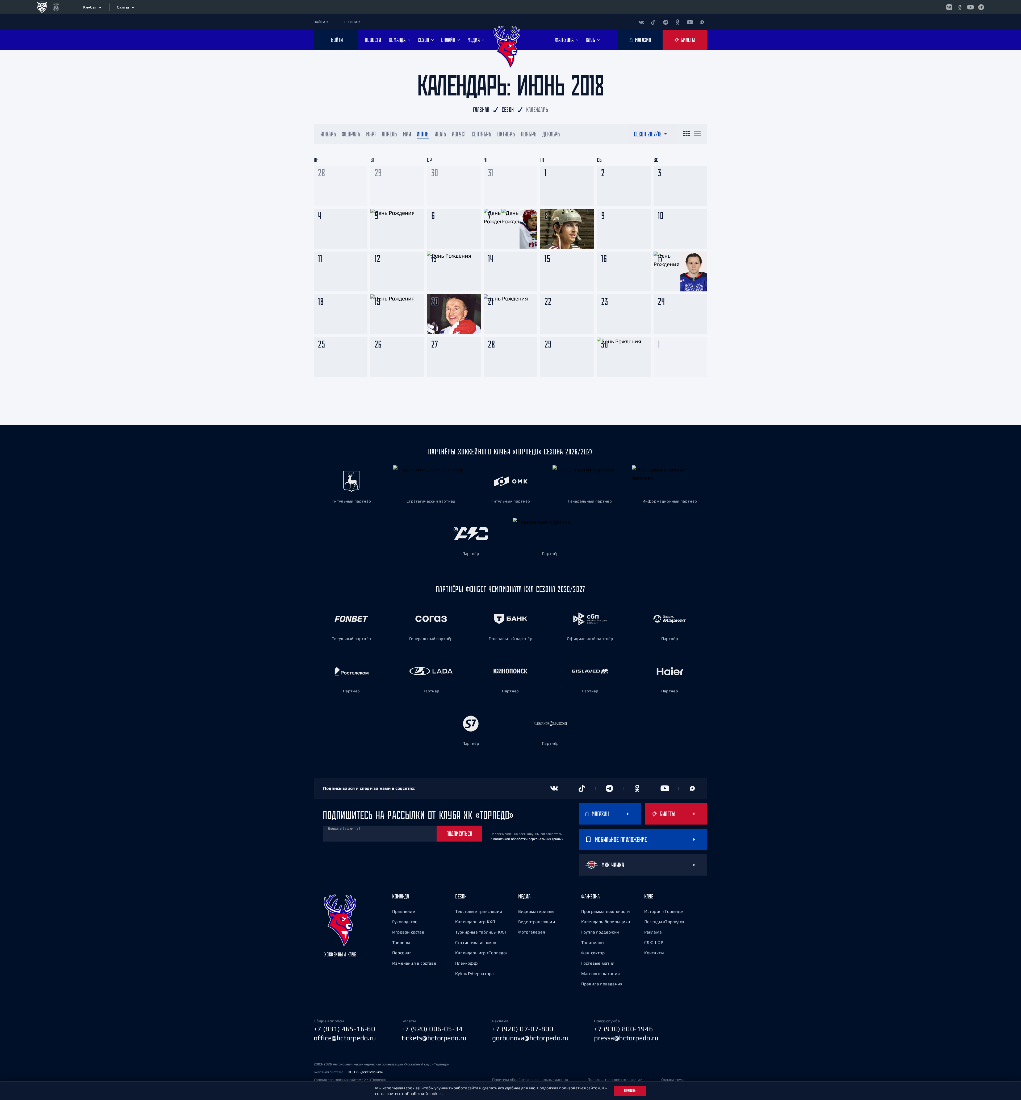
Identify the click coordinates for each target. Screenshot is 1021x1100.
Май (407, 134)
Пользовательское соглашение (615, 1079)
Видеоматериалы (536, 911)
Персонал (402, 952)
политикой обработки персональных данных (528, 839)
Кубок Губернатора (474, 973)
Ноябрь (529, 134)
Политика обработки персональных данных (530, 1079)
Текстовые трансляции (478, 911)
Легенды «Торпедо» (664, 921)
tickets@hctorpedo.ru (434, 1038)
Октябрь (506, 134)
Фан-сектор (593, 952)
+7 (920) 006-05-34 (432, 1029)
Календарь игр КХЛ (475, 921)
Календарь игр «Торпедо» (481, 952)
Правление (403, 911)
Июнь (423, 134)
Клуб (649, 896)
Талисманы (593, 942)
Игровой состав (408, 932)
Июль (440, 134)
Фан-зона (590, 896)
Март (371, 134)
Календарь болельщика (605, 921)
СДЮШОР (653, 942)
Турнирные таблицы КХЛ (480, 932)
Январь (328, 134)
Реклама (653, 932)
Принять (630, 1090)
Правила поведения (601, 983)
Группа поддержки (600, 932)
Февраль (351, 134)
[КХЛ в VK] (949, 7)
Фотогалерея (531, 932)
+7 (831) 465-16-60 (344, 1029)
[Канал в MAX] (702, 22)
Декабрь (551, 134)
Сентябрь (481, 134)
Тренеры (401, 942)
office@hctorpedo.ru (345, 1038)
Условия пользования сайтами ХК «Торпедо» (350, 1080)
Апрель (389, 134)
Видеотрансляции (536, 921)
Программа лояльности (605, 911)
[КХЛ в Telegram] (981, 7)
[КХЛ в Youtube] (970, 7)
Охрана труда (673, 1079)
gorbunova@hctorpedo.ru (530, 1038)
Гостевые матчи (598, 963)
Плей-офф (466, 963)
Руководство (404, 921)
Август (459, 134)
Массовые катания (600, 973)
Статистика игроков (475, 942)
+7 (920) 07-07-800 (523, 1029)
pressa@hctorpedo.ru (626, 1038)
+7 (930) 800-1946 (623, 1029)
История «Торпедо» (664, 911)
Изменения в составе (414, 963)
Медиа (524, 896)
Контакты (654, 952)
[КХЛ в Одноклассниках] (960, 7)
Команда (400, 896)
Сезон (461, 896)
